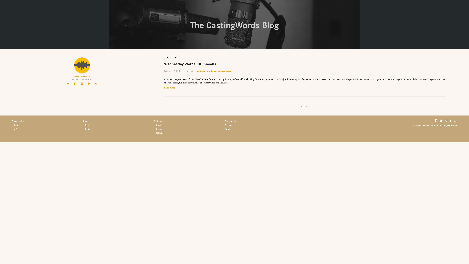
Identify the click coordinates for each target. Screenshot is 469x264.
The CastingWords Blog (234, 24)
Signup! (159, 132)
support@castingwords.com (444, 125)
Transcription (18, 121)
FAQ (16, 125)
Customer (158, 121)
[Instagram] (82, 83)
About (85, 121)
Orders (159, 125)
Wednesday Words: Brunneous (190, 63)
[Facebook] (75, 83)
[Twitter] (68, 83)
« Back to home (170, 57)
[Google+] (89, 83)
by (82, 76)
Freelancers (230, 121)
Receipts (160, 128)
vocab (217, 70)
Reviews (88, 128)
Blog (87, 125)
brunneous (226, 70)
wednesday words (204, 70)
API (15, 128)
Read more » (170, 87)
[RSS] (95, 83)
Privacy (228, 124)
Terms (227, 128)
